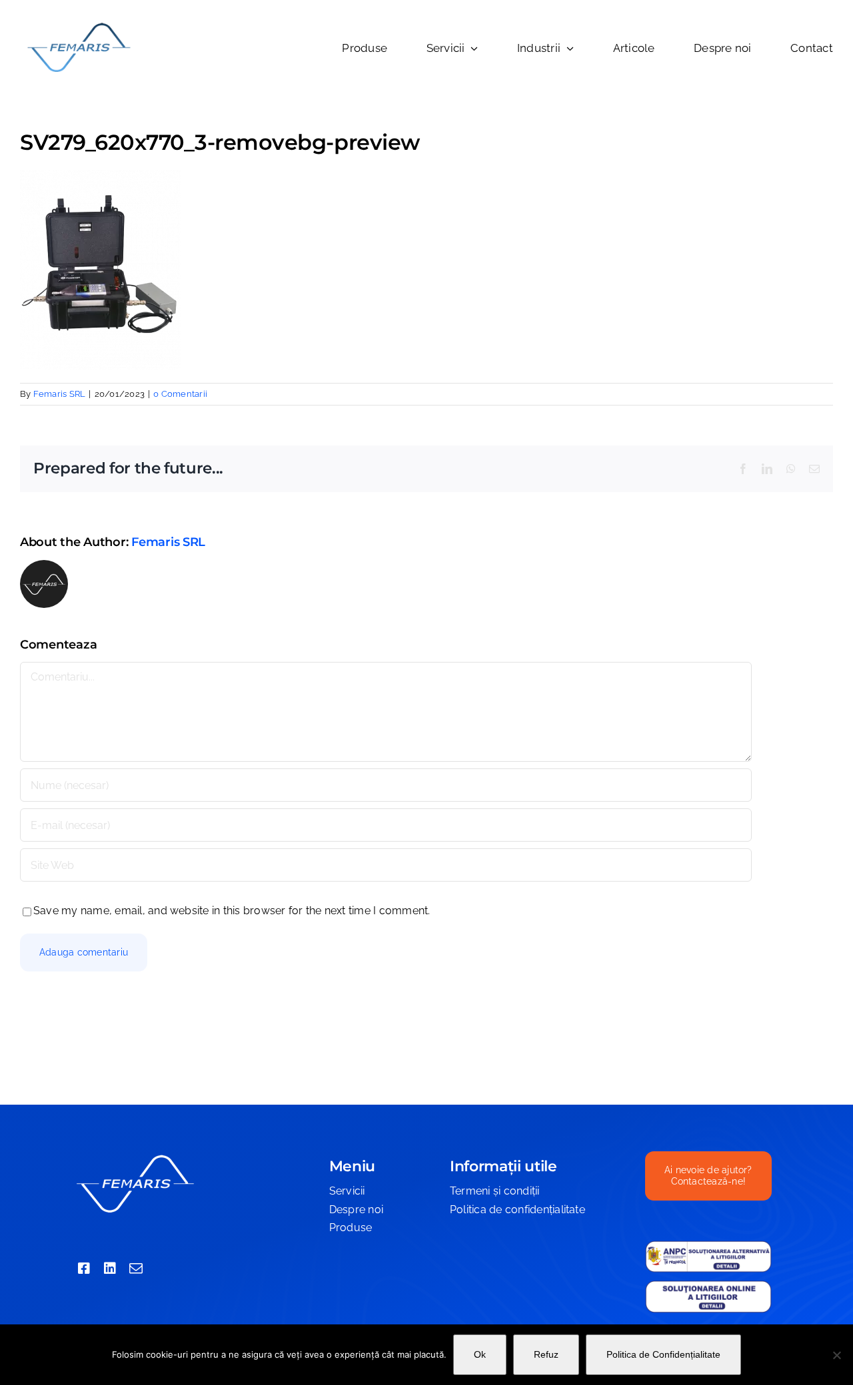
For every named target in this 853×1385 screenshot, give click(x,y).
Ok (480, 1354)
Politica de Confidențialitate (663, 1354)
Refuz (546, 1354)
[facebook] (84, 1268)
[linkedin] (110, 1268)
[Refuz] (836, 1355)
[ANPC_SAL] (708, 1245)
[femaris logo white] (134, 1156)
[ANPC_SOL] (708, 1284)
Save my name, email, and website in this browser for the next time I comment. (231, 910)
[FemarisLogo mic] (78, 25)
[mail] (136, 1268)
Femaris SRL (59, 394)
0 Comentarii (180, 394)
